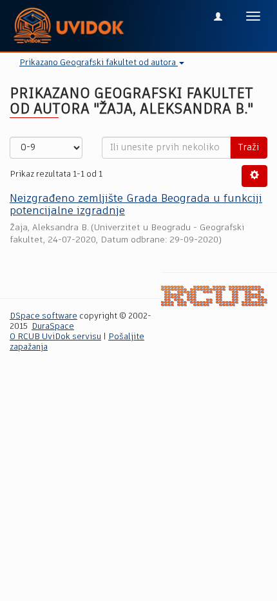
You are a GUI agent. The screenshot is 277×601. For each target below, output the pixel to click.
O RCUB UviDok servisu (55, 337)
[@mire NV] (214, 296)
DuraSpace (53, 326)
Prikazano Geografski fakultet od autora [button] (98, 63)
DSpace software (43, 316)
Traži (248, 147)
